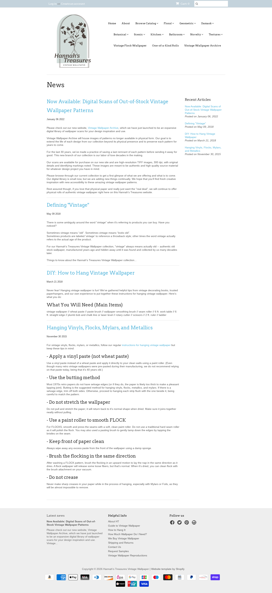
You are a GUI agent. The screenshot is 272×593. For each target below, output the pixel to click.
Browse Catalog (146, 23)
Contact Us (114, 546)
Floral (168, 23)
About (126, 23)
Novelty (196, 34)
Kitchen (156, 34)
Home (112, 23)
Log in (52, 3)
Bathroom (176, 34)
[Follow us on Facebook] (173, 523)
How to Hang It (116, 529)
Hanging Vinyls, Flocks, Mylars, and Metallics (100, 327)
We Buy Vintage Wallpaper (123, 538)
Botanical (120, 34)
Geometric (186, 23)
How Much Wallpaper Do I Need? (127, 534)
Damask (206, 23)
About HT (113, 521)
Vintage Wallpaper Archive (202, 45)
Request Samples (118, 551)
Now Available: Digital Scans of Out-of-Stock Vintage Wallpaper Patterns (107, 106)
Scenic (138, 34)
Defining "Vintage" (68, 205)
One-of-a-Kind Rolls (165, 45)
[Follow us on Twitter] (180, 523)
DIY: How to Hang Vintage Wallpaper (91, 273)
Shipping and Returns (120, 542)
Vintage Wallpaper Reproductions (127, 555)
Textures (215, 34)
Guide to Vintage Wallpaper (124, 525)
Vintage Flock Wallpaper (130, 45)
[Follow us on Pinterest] (187, 523)
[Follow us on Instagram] (194, 523)
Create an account (73, 3)
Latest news (56, 515)
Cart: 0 (184, 3)
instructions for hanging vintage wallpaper (146, 345)
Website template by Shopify (167, 568)
